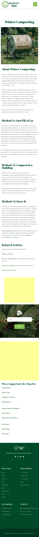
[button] (35, 4)
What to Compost (7, 254)
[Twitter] (21, 457)
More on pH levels (13, 237)
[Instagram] (18, 457)
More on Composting (9, 259)
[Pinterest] (23, 457)
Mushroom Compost (8, 265)
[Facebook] (16, 457)
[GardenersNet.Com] (11, 4)
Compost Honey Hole (9, 270)
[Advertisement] (19, 290)
